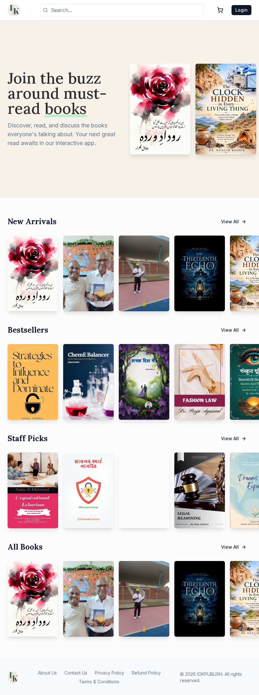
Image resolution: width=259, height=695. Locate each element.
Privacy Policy (109, 672)
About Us (47, 672)
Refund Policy (146, 672)
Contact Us (75, 672)
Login (241, 10)
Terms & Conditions (99, 681)
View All (230, 221)
